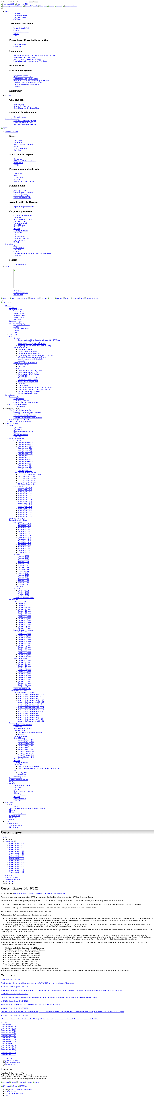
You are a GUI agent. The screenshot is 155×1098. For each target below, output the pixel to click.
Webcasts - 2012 (23, 582)
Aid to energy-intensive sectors (28, 393)
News (11, 804)
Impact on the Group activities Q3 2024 (31, 706)
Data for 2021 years (24, 613)
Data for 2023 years (24, 609)
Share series (17, 789)
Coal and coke (14, 397)
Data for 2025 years (24, 634)
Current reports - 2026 (25, 442)
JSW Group (18, 6)
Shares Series (17, 429)
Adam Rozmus (18, 317)
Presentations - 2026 (24, 524)
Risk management (19, 776)
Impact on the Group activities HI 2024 (31, 708)
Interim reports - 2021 (25, 497)
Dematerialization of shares (22, 728)
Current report (9, 842)
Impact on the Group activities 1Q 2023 (31, 717)
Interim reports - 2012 (25, 514)
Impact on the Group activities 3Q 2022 (31, 721)
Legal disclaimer (10, 1091)
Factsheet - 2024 (23, 594)
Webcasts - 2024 (23, 560)
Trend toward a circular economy (24, 416)
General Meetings (19, 738)
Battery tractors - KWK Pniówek (29, 372)
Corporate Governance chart (22, 725)
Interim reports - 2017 (25, 505)
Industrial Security (24, 365)
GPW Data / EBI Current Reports (24, 473)
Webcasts (16, 554)
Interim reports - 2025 (25, 490)
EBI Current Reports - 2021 (27, 484)
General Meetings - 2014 (26, 751)
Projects (16, 368)
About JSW (13, 308)
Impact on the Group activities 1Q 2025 (31, 702)
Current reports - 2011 (25, 471)
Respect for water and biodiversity (24, 414)
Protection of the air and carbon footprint (26, 412)
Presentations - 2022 (24, 531)
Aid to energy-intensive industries (29, 391)
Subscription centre (15, 778)
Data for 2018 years (24, 619)
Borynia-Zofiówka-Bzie (21, 325)
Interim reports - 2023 (25, 493)
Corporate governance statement (28, 766)
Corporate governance (16, 723)
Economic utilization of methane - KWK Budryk (34, 389)
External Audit (22, 772)
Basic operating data (20, 658)
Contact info (13, 823)
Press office (9, 244)
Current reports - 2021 (25, 452)
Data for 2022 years (24, 611)
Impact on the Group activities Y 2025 (30, 696)
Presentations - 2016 (24, 543)
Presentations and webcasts (18, 520)
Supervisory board (15, 321)
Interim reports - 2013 (25, 512)
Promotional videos (19, 814)
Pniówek (16, 330)
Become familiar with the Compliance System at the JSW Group (39, 340)
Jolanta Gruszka (18, 311)
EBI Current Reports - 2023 (27, 480)
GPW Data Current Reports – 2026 (29, 474)
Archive (16, 806)
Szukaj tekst (5, 2)
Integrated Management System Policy (30, 359)
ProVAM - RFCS (23, 376)
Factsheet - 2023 (23, 596)
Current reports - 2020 (25, 454)
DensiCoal (21, 383)
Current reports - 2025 (25, 444)
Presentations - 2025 (24, 526)
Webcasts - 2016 (23, 575)
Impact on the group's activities (23, 692)
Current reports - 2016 (25, 461)
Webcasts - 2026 (23, 556)
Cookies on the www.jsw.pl (14, 1093)
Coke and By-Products (21, 401)
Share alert (17, 437)
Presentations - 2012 (24, 550)
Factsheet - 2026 (23, 590)
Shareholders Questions (17, 518)
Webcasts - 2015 (23, 577)
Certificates (21, 361)
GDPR (12, 4)
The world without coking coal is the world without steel (28, 808)
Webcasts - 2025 (23, 558)
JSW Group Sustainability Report (20, 421)
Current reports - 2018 (25, 457)
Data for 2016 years (24, 622)
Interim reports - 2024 (25, 492)
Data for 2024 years (24, 607)
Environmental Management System (30, 353)
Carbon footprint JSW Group (19, 419)
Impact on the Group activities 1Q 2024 (31, 709)
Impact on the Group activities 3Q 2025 (31, 698)
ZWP (15, 332)
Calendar (16, 433)
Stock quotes (17, 427)
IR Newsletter (18, 586)
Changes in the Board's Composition (40, 893)
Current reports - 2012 (25, 469)
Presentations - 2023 (24, 529)
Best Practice (17, 764)
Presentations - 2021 (24, 533)
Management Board (15, 310)
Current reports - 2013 (25, 467)
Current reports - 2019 (25, 455)
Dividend (16, 761)
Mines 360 (12, 810)
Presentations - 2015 (24, 545)
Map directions (14, 827)
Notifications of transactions (18, 780)
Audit (15, 770)
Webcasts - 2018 (23, 571)
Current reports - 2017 (25, 459)
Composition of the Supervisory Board (30, 732)
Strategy (12, 782)
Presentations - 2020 (24, 535)
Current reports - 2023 (25, 448)
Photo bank (13, 818)
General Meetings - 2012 (26, 755)
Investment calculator (20, 435)
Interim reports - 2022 (25, 495)
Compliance (17, 338)
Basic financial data (19, 601)
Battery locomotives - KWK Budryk (30, 370)
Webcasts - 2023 (23, 562)
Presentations (17, 522)
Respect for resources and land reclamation (27, 418)
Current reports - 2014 (25, 465)
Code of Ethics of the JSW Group (29, 342)
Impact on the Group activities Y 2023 (30, 711)
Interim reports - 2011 (25, 516)
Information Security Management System (32, 357)
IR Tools (12, 783)
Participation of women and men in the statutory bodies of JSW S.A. (40, 768)
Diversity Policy (18, 759)
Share (11, 425)
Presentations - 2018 (24, 539)
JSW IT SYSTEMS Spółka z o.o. (21, 1090)
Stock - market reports (16, 438)
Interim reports (18, 486)
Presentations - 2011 (24, 552)
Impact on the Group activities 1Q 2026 (31, 694)
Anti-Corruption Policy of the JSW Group (32, 344)
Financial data (14, 600)
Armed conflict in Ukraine (18, 691)
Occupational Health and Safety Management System (35, 355)
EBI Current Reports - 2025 (27, 476)
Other (11, 336)
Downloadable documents (18, 404)
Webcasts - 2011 (23, 584)
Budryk (16, 327)
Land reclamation (23, 385)
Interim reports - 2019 (25, 501)
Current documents (19, 406)
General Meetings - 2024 (26, 744)
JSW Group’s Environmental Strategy (21, 410)
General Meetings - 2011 (26, 757)
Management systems (20, 347)
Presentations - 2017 (24, 541)
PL (76, 6)
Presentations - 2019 (24, 537)
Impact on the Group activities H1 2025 (31, 700)
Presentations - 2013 (24, 548)
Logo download (14, 816)
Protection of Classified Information (25, 363)
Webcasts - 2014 (23, 579)
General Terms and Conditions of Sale (26, 402)
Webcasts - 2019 (23, 569)
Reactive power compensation (28, 382)
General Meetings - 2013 (26, 753)
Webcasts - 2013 (23, 581)
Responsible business (12, 119)
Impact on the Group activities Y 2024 (30, 704)
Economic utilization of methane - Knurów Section (35, 387)
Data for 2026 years (24, 632)
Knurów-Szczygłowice (21, 328)
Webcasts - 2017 (23, 573)
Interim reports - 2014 (25, 510)
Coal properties (18, 399)
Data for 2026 (22, 603)
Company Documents (20, 763)
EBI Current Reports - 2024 (27, 478)
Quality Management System (27, 351)
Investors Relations (11, 132)
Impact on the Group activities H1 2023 (31, 715)
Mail (26, 4)
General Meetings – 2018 (26, 747)
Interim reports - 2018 (25, 503)
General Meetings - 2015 (26, 749)
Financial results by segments (23, 630)
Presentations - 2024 (24, 528)
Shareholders (17, 727)
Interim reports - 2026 (25, 488)
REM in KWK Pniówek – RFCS (29, 378)
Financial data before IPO (22, 689)
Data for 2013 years (24, 628)
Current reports (18, 440)
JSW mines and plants (16, 323)
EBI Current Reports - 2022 (27, 482)
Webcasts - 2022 (23, 564)
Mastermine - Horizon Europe (28, 380)
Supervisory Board (19, 730)
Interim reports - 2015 (25, 509)
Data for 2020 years (24, 615)
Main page (8, 875)
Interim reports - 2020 (25, 499)
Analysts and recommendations (23, 598)
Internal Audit (22, 774)
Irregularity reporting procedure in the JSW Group (34, 346)
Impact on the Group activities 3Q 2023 (31, 713)
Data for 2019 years (24, 617)
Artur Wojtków (18, 319)
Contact (7, 266)
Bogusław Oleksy (19, 315)
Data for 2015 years (24, 624)
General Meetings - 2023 (26, 745)
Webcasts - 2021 (23, 565)
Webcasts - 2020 (23, 567)
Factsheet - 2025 (23, 592)
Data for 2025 (22, 605)
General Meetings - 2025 (26, 742)
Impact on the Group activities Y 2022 (30, 719)
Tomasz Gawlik (18, 313)
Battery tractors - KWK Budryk (28, 374)
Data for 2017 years (24, 620)
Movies (11, 812)
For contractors (10, 95)
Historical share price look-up (23, 431)
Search (35, 2)
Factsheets (16, 588)
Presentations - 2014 (24, 546)
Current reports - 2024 (25, 446)
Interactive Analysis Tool (21, 687)
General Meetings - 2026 (26, 740)
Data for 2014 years (24, 626)
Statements (21, 734)
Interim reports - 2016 (25, 507)
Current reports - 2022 (25, 450)
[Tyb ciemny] (2, 8)
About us (8, 11)
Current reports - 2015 (25, 463)
